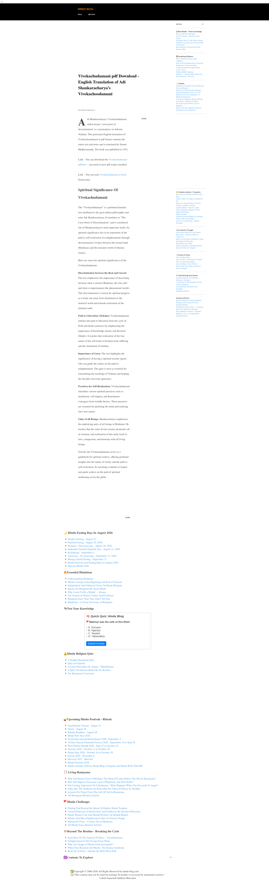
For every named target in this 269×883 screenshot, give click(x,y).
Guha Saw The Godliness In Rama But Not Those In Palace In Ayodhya (104, 788)
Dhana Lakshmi (181, 214)
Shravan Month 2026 (78, 566)
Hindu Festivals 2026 (78, 762)
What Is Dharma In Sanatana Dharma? (189, 300)
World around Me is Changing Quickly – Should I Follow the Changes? (189, 246)
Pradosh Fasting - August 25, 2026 (85, 542)
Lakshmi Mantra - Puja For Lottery (187, 207)
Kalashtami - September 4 (81, 552)
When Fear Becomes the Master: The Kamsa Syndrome (96, 847)
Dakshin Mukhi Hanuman (184, 72)
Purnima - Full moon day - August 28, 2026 (90, 545)
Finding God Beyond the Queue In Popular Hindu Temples (97, 808)
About (80, 14)
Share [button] (144, 118)
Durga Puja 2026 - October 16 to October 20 (90, 752)
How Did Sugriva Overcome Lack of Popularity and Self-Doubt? (100, 782)
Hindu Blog (85, 9)
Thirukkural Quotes (182, 291)
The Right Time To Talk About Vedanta (189, 40)
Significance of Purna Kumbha (186, 65)
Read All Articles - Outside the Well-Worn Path (92, 851)
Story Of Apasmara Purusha (185, 262)
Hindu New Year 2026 (79, 735)
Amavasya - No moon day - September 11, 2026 (92, 555)
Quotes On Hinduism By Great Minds (87, 588)
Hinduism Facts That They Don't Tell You (89, 598)
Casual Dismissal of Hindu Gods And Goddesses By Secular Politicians (104, 811)
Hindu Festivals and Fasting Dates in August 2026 (93, 562)
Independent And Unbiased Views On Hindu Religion (95, 585)
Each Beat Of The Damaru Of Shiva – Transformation (95, 837)
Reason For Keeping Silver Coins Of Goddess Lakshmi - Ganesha (188, 204)
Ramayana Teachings (183, 280)
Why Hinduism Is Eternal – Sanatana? (188, 311)
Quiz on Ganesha (76, 663)
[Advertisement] (117, 38)
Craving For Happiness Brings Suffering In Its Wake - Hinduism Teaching (189, 100)
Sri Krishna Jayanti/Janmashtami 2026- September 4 (94, 739)
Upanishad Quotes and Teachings (187, 278)
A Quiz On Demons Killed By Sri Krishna (89, 670)
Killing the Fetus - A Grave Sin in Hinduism (90, 821)
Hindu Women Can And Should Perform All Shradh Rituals (98, 814)
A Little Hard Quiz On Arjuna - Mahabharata (91, 666)
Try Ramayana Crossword (81, 673)
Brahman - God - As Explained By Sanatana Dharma (187, 314)
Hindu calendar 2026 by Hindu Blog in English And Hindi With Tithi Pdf (105, 765)
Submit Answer (96, 643)
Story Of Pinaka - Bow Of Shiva (187, 264)
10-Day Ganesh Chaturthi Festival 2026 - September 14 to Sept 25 (101, 742)
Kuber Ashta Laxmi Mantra (185, 218)
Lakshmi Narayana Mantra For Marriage (189, 216)
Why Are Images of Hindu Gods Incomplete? (91, 844)
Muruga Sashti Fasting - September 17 (87, 559)
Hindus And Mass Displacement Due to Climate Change (96, 818)
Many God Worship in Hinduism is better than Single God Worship (189, 240)
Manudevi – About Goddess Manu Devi (189, 74)
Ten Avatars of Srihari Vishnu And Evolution (90, 595)
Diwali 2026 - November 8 (81, 755)
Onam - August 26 (77, 729)
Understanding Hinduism (80, 578)
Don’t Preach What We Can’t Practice (188, 232)
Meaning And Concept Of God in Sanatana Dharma (187, 303)
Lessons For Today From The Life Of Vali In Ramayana (96, 792)
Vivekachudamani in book (112, 174)
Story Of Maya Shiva (183, 257)
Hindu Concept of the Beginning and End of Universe (95, 582)
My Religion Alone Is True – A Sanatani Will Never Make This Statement (189, 308)
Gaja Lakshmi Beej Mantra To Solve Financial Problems (188, 211)
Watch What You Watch (184, 243)
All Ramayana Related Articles (83, 795)
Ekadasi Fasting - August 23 (82, 539)
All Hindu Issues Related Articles (85, 825)
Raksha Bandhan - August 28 (82, 732)
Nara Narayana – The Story (185, 76)
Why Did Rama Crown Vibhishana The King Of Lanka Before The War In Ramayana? (112, 778)
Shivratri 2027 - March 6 (80, 759)
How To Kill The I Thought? (185, 34)
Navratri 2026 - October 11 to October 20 (89, 749)
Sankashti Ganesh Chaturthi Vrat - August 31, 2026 (94, 549)
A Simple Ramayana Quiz (81, 660)
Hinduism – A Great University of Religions (90, 602)
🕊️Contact (91, 14)
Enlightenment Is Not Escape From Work (89, 841)
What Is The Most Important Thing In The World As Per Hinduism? (188, 109)
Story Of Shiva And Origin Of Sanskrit (189, 259)
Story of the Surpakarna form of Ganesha (189, 63)
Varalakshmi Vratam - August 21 (84, 725)
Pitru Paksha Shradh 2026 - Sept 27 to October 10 (93, 745)
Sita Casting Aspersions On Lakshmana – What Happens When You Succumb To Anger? (113, 785)
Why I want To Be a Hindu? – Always (87, 592)
